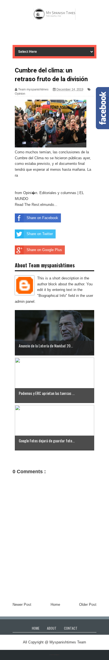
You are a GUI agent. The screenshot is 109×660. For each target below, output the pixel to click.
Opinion (20, 93)
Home (55, 604)
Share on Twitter (40, 234)
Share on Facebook (42, 218)
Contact (70, 628)
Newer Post (22, 604)
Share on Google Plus (44, 250)
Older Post (87, 604)
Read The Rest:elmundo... (36, 204)
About (51, 628)
